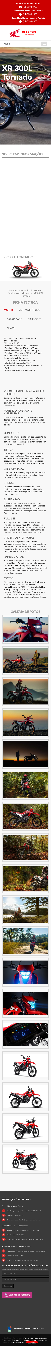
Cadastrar (8, 1286)
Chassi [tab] (11, 328)
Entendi (32, 1342)
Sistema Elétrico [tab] (29, 309)
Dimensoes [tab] (34, 319)
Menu (7, 43)
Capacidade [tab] (14, 319)
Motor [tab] (8, 309)
